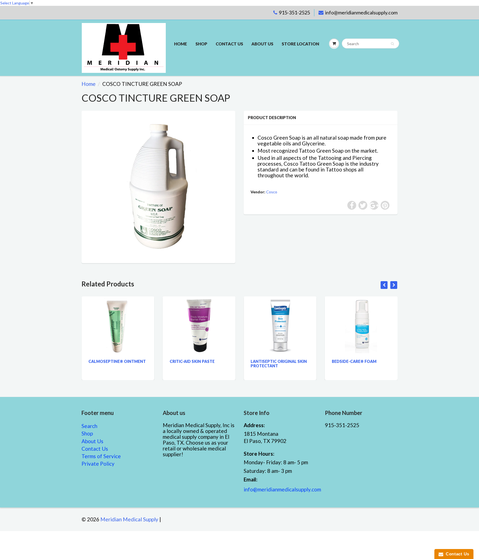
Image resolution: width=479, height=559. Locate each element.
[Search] (392, 43)
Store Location (300, 43)
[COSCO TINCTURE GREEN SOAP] (158, 186)
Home (180, 43)
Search (89, 426)
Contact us (229, 43)
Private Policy (97, 463)
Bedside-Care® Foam (354, 361)
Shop (201, 43)
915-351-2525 (294, 12)
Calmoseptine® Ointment (117, 361)
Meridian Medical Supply (129, 519)
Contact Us (94, 448)
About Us (262, 43)
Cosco (271, 191)
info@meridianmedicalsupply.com (361, 12)
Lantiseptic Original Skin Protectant (279, 363)
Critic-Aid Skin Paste (192, 361)
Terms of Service (101, 456)
